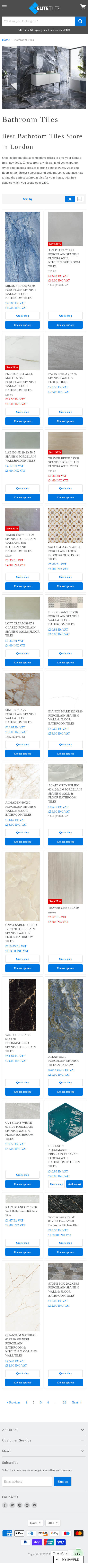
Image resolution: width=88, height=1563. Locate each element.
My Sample (70, 1559)
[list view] (79, 199)
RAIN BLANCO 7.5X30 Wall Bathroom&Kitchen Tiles (21, 1211)
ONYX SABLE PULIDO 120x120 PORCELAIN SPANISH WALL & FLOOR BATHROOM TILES (21, 933)
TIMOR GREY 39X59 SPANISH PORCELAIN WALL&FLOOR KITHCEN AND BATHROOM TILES (20, 543)
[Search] (80, 21)
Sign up (63, 1481)
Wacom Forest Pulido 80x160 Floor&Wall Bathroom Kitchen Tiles (63, 1221)
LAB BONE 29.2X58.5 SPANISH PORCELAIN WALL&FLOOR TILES (20, 456)
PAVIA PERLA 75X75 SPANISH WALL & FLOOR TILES (62, 377)
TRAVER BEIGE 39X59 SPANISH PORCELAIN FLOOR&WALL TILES (64, 462)
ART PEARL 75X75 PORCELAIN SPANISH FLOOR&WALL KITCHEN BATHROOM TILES (64, 258)
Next (75, 1402)
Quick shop (22, 315)
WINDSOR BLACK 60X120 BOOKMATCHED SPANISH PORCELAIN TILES (20, 1043)
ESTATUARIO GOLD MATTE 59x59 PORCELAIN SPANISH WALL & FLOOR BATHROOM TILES (20, 382)
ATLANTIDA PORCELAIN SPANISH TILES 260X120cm (63, 1060)
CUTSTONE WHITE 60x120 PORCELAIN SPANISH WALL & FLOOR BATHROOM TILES (19, 1130)
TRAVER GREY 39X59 (63, 907)
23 (64, 1402)
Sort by (27, 199)
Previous (14, 1402)
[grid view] (70, 199)
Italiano (33, 1523)
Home (6, 39)
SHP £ (51, 1523)
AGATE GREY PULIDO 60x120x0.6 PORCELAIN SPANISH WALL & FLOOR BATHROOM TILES (65, 793)
